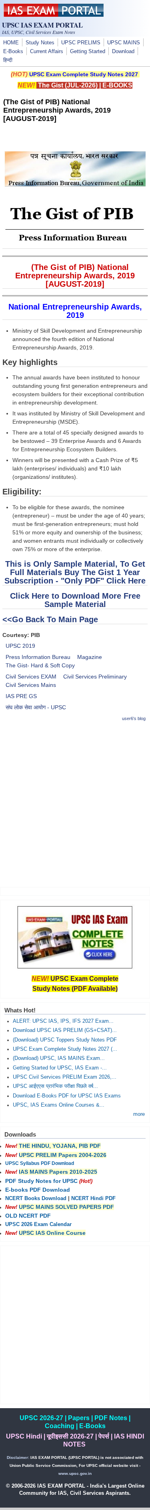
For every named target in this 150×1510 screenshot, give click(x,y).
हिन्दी (7, 60)
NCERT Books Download (35, 1198)
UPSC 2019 (20, 646)
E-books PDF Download (37, 1190)
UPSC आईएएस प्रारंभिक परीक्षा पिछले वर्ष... (55, 1086)
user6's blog (134, 718)
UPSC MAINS (123, 43)
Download (123, 51)
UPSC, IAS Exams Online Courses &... (58, 1105)
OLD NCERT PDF (28, 1215)
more (139, 1114)
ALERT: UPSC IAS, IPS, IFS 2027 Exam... (63, 1021)
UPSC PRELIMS (80, 43)
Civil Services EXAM (31, 676)
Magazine (89, 657)
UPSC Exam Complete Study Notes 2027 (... (65, 1049)
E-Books (13, 51)
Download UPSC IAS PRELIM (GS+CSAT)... (65, 1030)
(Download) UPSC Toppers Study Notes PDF (65, 1040)
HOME (11, 43)
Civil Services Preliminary (95, 676)
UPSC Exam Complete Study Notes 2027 (83, 74)
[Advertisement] (75, 804)
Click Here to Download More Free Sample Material (75, 600)
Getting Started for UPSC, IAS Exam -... (60, 1068)
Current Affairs (46, 51)
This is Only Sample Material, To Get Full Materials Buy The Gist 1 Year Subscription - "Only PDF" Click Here (75, 572)
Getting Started (87, 51)
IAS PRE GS (21, 696)
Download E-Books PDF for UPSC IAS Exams (67, 1096)
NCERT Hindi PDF (93, 1198)
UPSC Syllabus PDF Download (39, 1163)
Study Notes (40, 43)
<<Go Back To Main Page (50, 619)
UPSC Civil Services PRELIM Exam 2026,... (64, 1077)
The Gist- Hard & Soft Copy (40, 665)
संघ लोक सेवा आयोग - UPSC (36, 707)
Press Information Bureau (38, 657)
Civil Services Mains (31, 685)
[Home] (54, 15)
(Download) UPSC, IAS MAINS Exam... (59, 1058)
